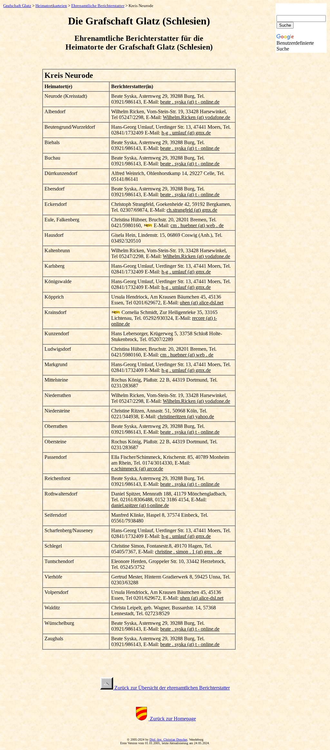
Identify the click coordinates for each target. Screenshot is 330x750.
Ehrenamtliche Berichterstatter (97, 5)
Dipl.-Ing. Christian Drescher (168, 739)
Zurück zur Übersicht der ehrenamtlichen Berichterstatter (171, 687)
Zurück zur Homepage (172, 718)
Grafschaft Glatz (17, 5)
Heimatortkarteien (51, 5)
